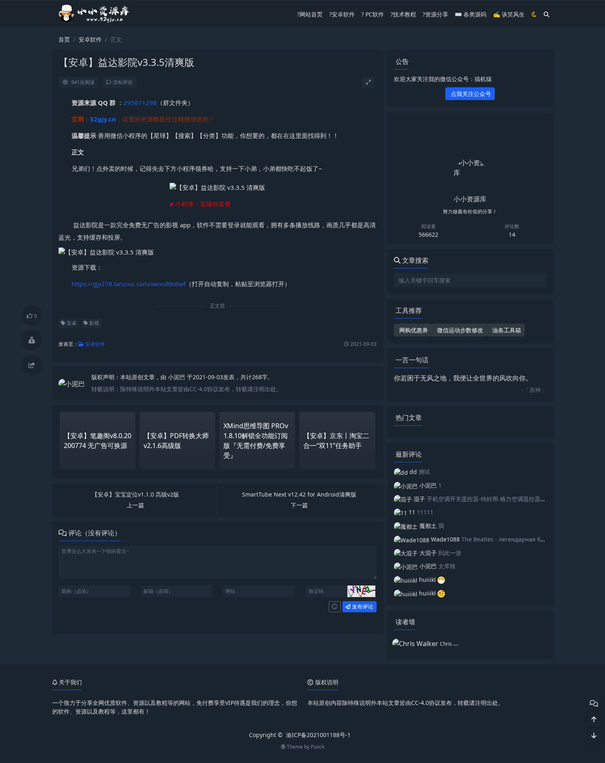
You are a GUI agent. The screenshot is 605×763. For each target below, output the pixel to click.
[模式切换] (534, 14)
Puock (317, 746)
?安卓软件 (342, 14)
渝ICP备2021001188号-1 (318, 735)
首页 (64, 39)
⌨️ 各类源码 (470, 14)
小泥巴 (177, 377)
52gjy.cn (103, 119)
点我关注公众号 (470, 94)
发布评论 (362, 606)
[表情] (335, 607)
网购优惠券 (413, 330)
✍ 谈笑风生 (509, 14)
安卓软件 (90, 39)
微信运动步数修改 (459, 330)
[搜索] (546, 14)
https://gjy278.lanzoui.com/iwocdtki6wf (129, 284)
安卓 (71, 323)
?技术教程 (403, 14)
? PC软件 (372, 14)
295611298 (140, 102)
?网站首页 (310, 14)
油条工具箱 (506, 330)
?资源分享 (435, 14)
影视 (93, 323)
